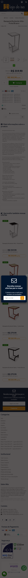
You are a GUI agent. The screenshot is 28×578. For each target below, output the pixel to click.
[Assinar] (22, 298)
